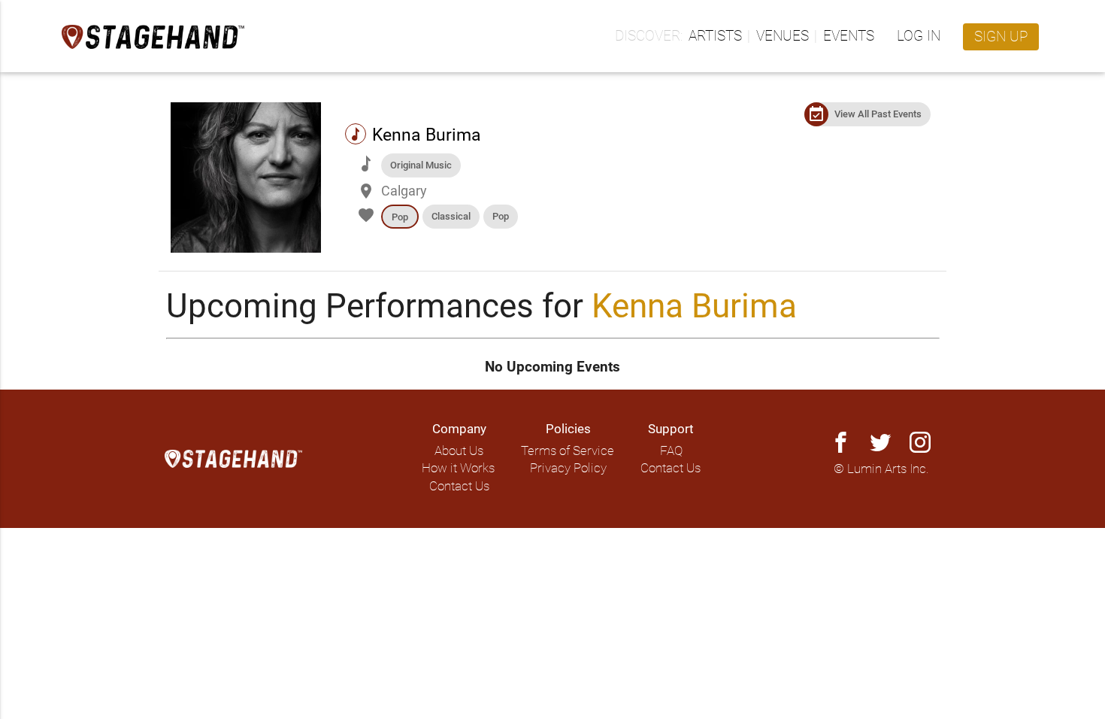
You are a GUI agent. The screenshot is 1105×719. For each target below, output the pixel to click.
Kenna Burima (694, 306)
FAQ (671, 451)
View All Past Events (878, 114)
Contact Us (459, 486)
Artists (715, 36)
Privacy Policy (568, 468)
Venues (782, 36)
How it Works (458, 468)
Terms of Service (567, 451)
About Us (458, 451)
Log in (918, 36)
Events (848, 36)
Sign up (1001, 37)
